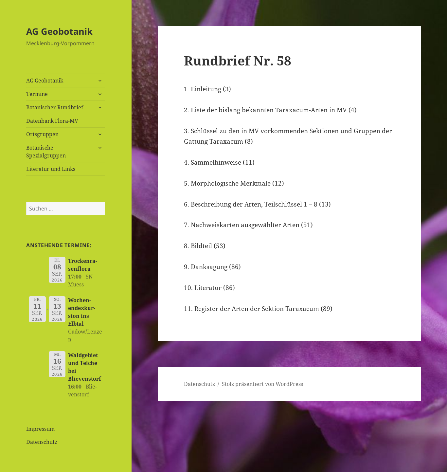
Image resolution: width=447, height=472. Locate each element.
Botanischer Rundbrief (54, 107)
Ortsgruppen (42, 134)
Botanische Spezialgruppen (46, 151)
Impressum (40, 428)
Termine (37, 94)
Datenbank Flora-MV (52, 120)
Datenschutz (41, 441)
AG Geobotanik (59, 31)
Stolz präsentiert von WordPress (262, 384)
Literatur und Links (50, 168)
